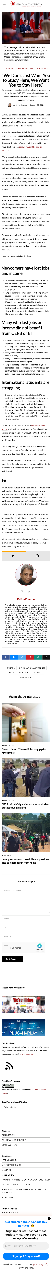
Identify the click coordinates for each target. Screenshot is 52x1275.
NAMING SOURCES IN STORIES (16, 1184)
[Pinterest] (30, 657)
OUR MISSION (8, 1135)
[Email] (46, 657)
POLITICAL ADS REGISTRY (14, 1140)
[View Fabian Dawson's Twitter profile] (22, 591)
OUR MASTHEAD (10, 1145)
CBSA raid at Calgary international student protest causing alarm (26, 806)
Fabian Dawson (21, 105)
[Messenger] (14, 657)
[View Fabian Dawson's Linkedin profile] (29, 591)
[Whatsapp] (38, 657)
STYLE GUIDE (8, 1175)
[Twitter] (22, 657)
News (32, 69)
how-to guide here (27, 1054)
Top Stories (42, 69)
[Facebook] (6, 657)
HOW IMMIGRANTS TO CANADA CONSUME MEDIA (26, 1179)
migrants (38, 673)
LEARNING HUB (9, 1160)
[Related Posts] (38, 556)
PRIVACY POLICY (10, 1212)
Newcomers (26, 677)
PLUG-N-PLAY (8, 1197)
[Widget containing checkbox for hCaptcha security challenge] (23, 947)
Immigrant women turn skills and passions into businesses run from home (25, 861)
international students (32, 668)
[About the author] (14, 556)
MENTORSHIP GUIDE (11, 1165)
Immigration (22, 69)
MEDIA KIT (7, 1170)
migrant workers (18, 673)
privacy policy (41, 1264)
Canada (11, 668)
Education (9, 69)
